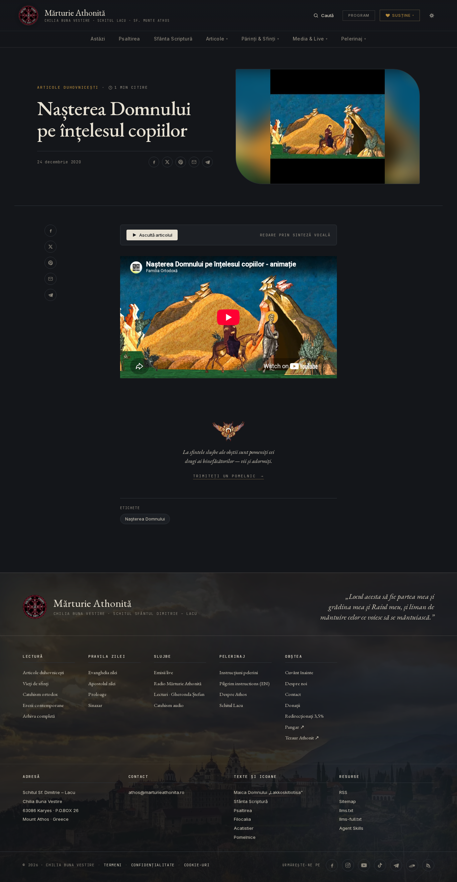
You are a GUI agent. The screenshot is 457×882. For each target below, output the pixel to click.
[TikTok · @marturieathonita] (380, 865)
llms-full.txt (350, 819)
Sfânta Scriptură (173, 39)
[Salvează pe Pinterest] (180, 162)
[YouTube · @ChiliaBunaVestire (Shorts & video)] (364, 865)
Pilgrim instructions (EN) (244, 683)
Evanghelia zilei (102, 672)
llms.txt (346, 810)
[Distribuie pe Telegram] (207, 162)
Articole (217, 39)
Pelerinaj (353, 39)
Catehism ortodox (40, 694)
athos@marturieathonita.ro (156, 792)
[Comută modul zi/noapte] (432, 15)
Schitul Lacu (231, 705)
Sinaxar (95, 705)
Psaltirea (129, 39)
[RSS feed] (428, 865)
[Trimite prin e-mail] (194, 162)
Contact (293, 694)
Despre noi (296, 683)
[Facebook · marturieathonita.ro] (332, 865)
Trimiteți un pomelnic (228, 476)
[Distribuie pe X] (167, 162)
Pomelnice (245, 837)
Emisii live (163, 672)
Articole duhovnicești (68, 87)
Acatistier (244, 828)
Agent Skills (351, 828)
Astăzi (98, 39)
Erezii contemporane (43, 705)
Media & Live (310, 39)
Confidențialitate (153, 865)
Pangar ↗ (294, 727)
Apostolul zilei (101, 683)
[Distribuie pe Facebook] (154, 162)
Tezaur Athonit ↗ (302, 737)
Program (358, 15)
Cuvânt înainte (299, 672)
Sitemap (347, 801)
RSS (343, 792)
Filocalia (242, 819)
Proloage (97, 694)
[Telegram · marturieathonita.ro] (396, 865)
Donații (292, 705)
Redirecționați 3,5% (304, 716)
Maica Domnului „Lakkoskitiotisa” (268, 792)
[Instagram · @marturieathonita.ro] (348, 865)
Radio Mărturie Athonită (177, 683)
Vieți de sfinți (36, 683)
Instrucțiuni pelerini (238, 672)
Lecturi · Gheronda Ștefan (179, 694)
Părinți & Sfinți (260, 39)
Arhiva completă (39, 716)
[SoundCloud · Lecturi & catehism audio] (412, 865)
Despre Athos (233, 694)
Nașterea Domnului (145, 519)
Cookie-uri (197, 865)
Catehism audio (169, 705)
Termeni (113, 865)
